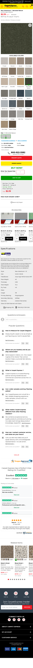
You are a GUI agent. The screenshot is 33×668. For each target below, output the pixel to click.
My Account (7, 632)
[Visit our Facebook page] (14, 619)
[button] (2, 6)
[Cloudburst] (16, 559)
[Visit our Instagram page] (23, 619)
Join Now (27, 607)
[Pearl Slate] (6, 559)
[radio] (4, 62)
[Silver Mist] (18, 559)
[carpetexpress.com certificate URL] (24, 532)
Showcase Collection (7, 12)
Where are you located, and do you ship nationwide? (17, 350)
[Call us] (23, 6)
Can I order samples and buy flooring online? (18, 390)
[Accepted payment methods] (16, 648)
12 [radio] (5, 136)
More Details (5, 149)
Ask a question (22, 140)
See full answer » (9, 340)
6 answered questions (8, 140)
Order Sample (16, 163)
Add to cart (9, 238)
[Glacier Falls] (2, 559)
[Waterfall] (22, 559)
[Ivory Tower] (20, 559)
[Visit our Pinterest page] (9, 619)
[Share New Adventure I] (30, 25)
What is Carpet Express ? (14, 370)
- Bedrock (5, 564)
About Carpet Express (11, 626)
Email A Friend (15, 20)
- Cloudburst (19, 564)
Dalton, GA (20, 2)
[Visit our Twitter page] (18, 619)
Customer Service (9, 637)
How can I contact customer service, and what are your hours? (18, 433)
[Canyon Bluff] (4, 559)
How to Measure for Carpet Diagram (18, 330)
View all (16, 454)
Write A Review (5, 20)
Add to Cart (16, 177)
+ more (11, 559)
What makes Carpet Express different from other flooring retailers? (15, 411)
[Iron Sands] (8, 559)
